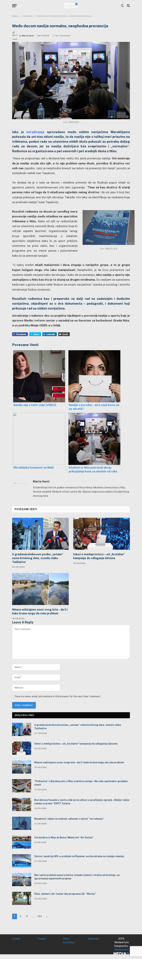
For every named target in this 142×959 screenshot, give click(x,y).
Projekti (41, 938)
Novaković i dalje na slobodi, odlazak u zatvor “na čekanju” (69, 818)
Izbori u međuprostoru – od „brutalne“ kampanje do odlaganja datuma (99, 556)
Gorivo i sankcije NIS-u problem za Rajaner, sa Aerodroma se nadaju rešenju (79, 856)
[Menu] (14, 6)
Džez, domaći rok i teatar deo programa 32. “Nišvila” (65, 893)
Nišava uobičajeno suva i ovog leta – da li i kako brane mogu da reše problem (40, 611)
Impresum (93, 938)
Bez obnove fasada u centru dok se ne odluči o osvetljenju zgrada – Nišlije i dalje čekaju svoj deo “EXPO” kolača (81, 802)
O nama (16, 938)
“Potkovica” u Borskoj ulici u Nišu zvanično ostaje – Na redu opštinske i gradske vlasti (81, 783)
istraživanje (35, 132)
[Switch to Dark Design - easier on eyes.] (122, 5)
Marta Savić (28, 35)
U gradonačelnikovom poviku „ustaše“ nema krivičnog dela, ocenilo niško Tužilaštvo (37, 558)
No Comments (63, 35)
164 (40, 916)
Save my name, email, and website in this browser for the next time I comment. (58, 696)
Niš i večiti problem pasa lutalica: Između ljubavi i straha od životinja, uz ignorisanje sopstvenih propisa (77, 877)
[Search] (128, 6)
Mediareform (121, 949)
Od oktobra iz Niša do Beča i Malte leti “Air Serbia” (64, 837)
